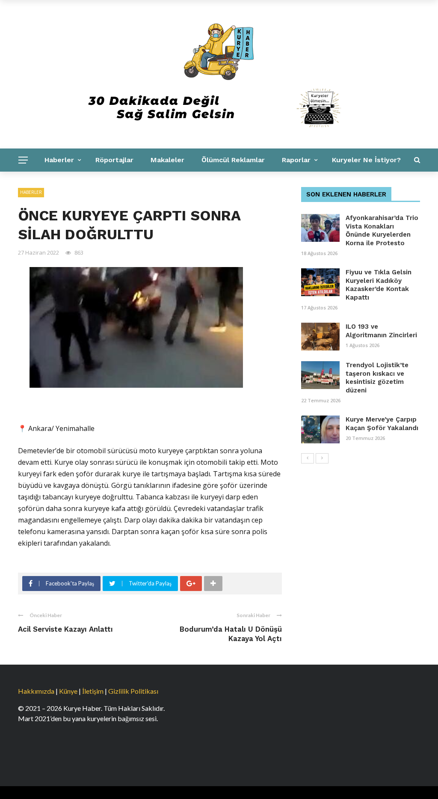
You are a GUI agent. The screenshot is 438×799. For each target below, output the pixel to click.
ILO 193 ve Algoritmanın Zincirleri (381, 331)
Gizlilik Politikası (133, 691)
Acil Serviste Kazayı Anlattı (65, 629)
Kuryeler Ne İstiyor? (366, 160)
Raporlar (296, 160)
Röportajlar (114, 160)
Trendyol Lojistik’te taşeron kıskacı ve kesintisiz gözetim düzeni (377, 377)
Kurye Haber (132, 183)
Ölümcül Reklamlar (233, 160)
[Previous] (307, 458)
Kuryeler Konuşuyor (60, 183)
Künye (68, 691)
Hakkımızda (36, 691)
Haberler (59, 160)
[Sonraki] (322, 458)
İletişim (93, 691)
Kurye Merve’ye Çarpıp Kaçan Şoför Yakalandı (382, 424)
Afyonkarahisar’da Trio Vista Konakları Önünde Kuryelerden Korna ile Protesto (382, 230)
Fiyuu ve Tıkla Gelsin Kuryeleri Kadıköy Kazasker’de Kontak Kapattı (378, 284)
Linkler (181, 183)
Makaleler (167, 160)
